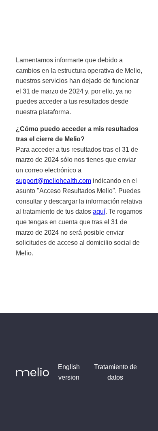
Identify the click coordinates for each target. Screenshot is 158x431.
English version (69, 372)
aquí (99, 211)
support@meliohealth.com (53, 180)
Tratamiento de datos (115, 372)
